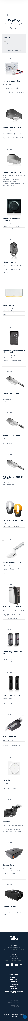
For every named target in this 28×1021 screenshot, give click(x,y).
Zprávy (14, 982)
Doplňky (14, 15)
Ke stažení (14, 986)
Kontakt (14, 989)
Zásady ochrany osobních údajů (14, 992)
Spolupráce (14, 979)
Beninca (9, 44)
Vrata (9, 15)
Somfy (9, 40)
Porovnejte (8, 58)
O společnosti (14, 975)
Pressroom (14, 984)
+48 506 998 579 (14, 947)
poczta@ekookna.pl (14, 956)
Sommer (9, 47)
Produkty (4, 15)
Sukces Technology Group (14, 50)
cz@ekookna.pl (14, 958)
